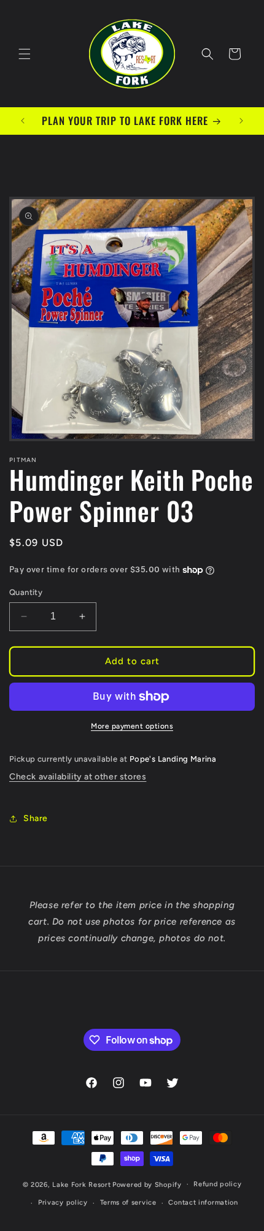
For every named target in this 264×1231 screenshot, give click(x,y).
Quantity (25, 592)
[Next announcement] (241, 120)
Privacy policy (63, 1202)
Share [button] (35, 818)
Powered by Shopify (147, 1184)
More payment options (132, 726)
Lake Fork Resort (81, 1184)
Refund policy (217, 1184)
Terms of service (128, 1202)
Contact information (203, 1202)
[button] (24, 53)
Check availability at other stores (77, 776)
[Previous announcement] (22, 120)
